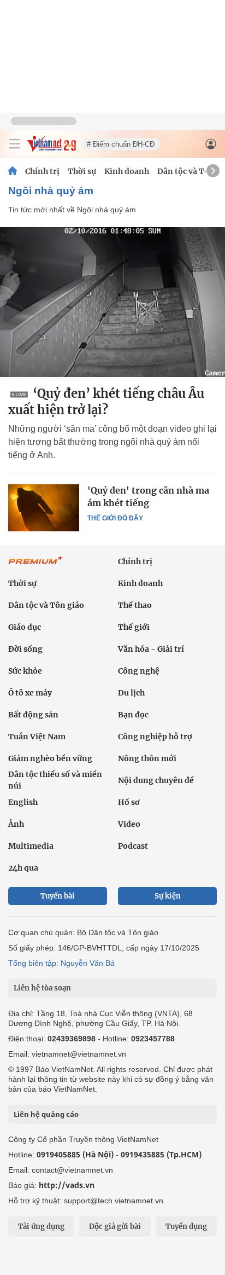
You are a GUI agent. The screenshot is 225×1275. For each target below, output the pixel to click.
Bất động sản (33, 715)
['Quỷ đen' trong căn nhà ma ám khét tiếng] (43, 507)
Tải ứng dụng (41, 1226)
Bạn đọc (133, 715)
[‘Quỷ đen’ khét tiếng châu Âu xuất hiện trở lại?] (112, 302)
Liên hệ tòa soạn (42, 988)
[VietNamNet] (12, 171)
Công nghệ (138, 671)
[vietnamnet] (51, 148)
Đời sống (25, 649)
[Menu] (14, 143)
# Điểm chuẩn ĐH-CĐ (121, 144)
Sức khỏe (25, 671)
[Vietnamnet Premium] (35, 566)
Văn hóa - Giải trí (151, 649)
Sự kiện (168, 896)
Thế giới (134, 627)
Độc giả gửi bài (115, 1226)
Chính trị (42, 171)
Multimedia (31, 846)
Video (129, 824)
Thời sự (82, 171)
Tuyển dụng (186, 1226)
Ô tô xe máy (30, 693)
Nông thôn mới (147, 758)
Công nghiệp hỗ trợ (155, 736)
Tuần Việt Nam (37, 736)
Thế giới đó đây (115, 518)
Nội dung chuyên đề (156, 780)
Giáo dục (24, 627)
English (23, 802)
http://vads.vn (66, 1185)
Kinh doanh (126, 171)
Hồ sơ (129, 802)
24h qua (23, 868)
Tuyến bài (57, 896)
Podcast (133, 846)
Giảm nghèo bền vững (50, 758)
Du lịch (131, 693)
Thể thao (135, 605)
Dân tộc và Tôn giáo (46, 605)
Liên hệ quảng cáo (46, 1114)
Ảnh (16, 824)
